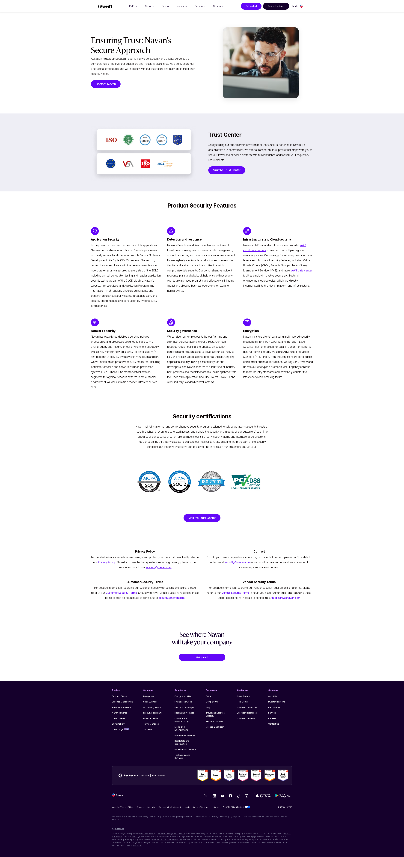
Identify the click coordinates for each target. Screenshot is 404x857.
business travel (147, 833)
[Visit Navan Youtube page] (222, 796)
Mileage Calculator (215, 727)
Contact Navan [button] (106, 84)
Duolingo (136, 836)
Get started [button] (251, 6)
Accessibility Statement (170, 807)
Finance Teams (150, 718)
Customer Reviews (246, 718)
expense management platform (171, 833)
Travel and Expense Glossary (215, 714)
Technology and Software (182, 756)
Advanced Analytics (121, 707)
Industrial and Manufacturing (182, 720)
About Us (272, 696)
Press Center (274, 707)
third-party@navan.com (285, 597)
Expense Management (122, 701)
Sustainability (118, 724)
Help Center (242, 701)
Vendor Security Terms (236, 592)
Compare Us (212, 701)
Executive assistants (153, 712)
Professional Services (185, 735)
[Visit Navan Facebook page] (230, 796)
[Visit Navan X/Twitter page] (206, 796)
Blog (208, 707)
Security (151, 807)
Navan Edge (120, 729)
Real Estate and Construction (182, 742)
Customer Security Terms (121, 592)
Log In (295, 6)
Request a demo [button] (276, 6)
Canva (288, 833)
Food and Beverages (184, 707)
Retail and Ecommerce (185, 749)
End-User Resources (247, 712)
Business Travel (119, 696)
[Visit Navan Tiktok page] (238, 796)
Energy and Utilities (184, 696)
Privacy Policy (106, 562)
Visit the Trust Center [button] (227, 170)
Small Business (150, 701)
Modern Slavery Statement (197, 807)
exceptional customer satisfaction (167, 839)
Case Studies (243, 696)
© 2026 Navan (285, 807)
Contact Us (273, 724)
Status (216, 807)
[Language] (301, 6)
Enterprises (148, 696)
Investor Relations (276, 701)
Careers (272, 718)
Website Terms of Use (122, 807)
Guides (209, 696)
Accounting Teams (152, 707)
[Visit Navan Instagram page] (246, 796)
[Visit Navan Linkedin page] (214, 796)
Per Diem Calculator (215, 721)
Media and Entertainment (181, 728)
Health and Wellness (184, 712)
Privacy (140, 807)
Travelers (147, 729)
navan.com (137, 845)
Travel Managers (151, 724)
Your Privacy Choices (233, 807)
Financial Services (183, 701)
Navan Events (118, 718)
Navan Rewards (119, 712)
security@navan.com (238, 562)
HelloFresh (117, 836)
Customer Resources (247, 707)
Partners (272, 712)
